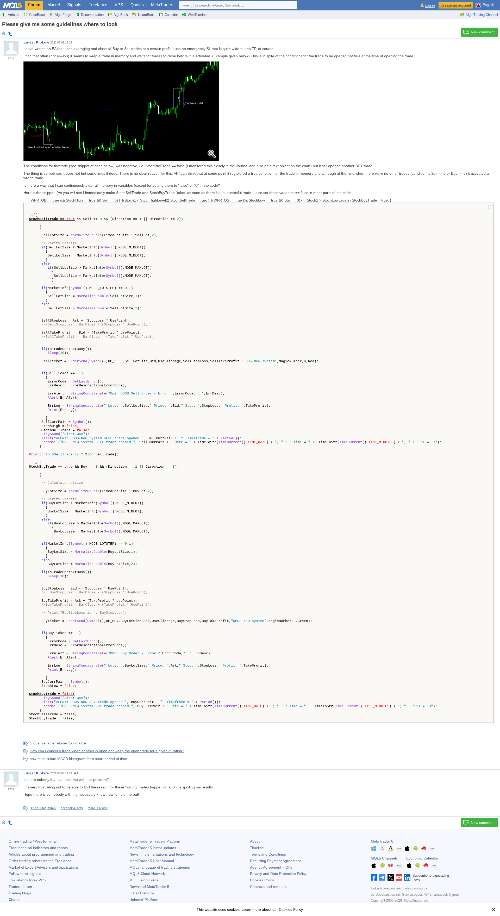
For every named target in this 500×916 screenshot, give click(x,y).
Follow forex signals (25, 873)
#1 (76, 773)
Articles (13, 15)
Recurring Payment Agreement (275, 861)
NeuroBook (146, 15)
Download (149, 886)
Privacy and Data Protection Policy (278, 873)
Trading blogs (20, 893)
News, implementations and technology (161, 854)
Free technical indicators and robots (38, 848)
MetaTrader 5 (382, 841)
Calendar (171, 15)
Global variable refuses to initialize (58, 743)
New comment (483, 32)
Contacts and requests (268, 886)
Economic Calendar (422, 858)
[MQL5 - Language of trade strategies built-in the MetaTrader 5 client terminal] (12, 5)
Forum (34, 5)
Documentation (92, 15)
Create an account (456, 5)
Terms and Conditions (268, 854)
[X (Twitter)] (391, 877)
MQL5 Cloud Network (147, 873)
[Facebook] (374, 877)
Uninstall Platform (143, 900)
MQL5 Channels (384, 858)
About (255, 841)
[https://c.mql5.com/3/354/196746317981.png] (121, 111)
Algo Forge (63, 15)
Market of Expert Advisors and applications (44, 867)
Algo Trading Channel (482, 15)
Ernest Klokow (36, 42)
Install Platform (141, 893)
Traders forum (20, 886)
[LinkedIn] (407, 877)
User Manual (151, 861)
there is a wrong (99, 808)
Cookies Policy (262, 880)
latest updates (152, 848)
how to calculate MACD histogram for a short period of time (78, 758)
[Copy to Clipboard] (489, 207)
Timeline (257, 848)
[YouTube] (399, 877)
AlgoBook (121, 15)
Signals (74, 5)
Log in (430, 5)
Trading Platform (154, 841)
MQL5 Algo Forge (144, 880)
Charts (14, 900)
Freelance (98, 5)
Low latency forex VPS (27, 880)
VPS (119, 5)
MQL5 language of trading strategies (159, 867)
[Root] (3, 33)
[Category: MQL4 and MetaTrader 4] (10, 34)
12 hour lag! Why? (43, 808)
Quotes (137, 5)
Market (53, 5)
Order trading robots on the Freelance (40, 861)
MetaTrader (161, 5)
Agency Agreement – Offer (272, 867)
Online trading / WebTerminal (33, 841)
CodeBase (37, 15)
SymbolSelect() (72, 808)
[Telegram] (382, 877)
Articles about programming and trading (41, 854)
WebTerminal (197, 15)
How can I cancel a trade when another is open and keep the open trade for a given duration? (107, 751)
